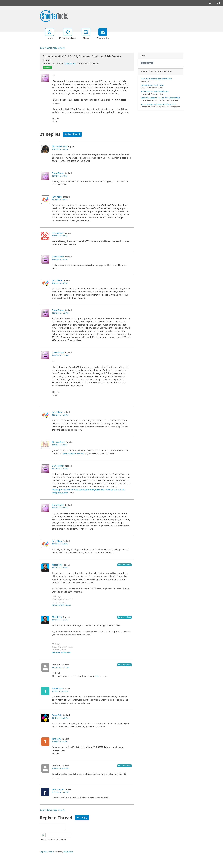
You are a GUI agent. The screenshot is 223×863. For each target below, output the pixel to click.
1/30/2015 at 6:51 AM (59, 742)
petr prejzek (58, 789)
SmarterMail (147, 63)
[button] (210, 3)
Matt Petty (57, 565)
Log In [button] (218, 3)
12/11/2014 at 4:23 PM (60, 691)
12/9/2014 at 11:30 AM (60, 415)
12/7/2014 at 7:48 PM (59, 200)
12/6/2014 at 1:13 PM (59, 176)
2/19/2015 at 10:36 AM (60, 792)
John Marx (57, 197)
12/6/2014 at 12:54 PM (60, 149)
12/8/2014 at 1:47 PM (59, 259)
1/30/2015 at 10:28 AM (60, 768)
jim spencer (57, 233)
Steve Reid (57, 715)
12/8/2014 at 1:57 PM (59, 283)
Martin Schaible (59, 146)
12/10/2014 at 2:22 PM (60, 508)
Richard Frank (59, 442)
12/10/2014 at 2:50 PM (60, 568)
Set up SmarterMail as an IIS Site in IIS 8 (158, 104)
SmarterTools (68, 852)
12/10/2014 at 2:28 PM (60, 544)
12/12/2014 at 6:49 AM (60, 718)
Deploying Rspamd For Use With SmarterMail (160, 98)
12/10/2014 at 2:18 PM (60, 469)
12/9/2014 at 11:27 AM (60, 355)
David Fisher (70, 63)
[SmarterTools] (54, 16)
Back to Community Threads (52, 48)
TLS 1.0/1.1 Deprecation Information (156, 79)
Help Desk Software (47, 852)
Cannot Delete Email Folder (152, 85)
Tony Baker (57, 688)
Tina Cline (56, 739)
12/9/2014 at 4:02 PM (59, 445)
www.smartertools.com (61, 605)
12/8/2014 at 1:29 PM (59, 236)
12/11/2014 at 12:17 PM (60, 667)
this (97, 676)
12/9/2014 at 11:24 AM (60, 313)
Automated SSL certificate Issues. (155, 91)
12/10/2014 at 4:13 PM (60, 620)
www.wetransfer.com (73, 453)
